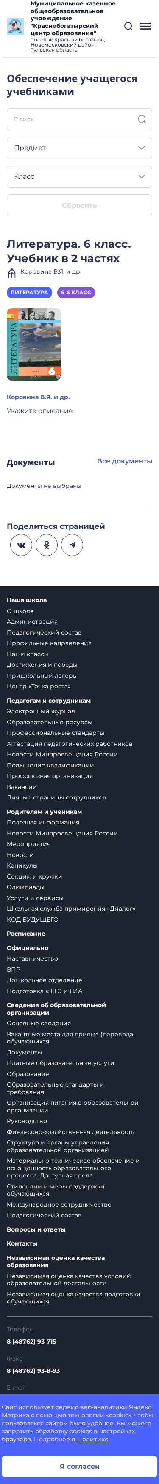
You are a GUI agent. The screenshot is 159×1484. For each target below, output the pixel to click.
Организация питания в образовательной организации (73, 1106)
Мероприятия (28, 844)
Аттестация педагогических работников (70, 743)
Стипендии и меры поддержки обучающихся (56, 1190)
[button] (128, 26)
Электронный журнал (41, 711)
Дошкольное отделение (44, 980)
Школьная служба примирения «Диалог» (71, 908)
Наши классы (28, 654)
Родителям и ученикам (44, 812)
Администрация (32, 621)
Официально (27, 948)
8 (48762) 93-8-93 (33, 1370)
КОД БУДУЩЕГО (33, 919)
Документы (24, 1052)
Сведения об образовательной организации (56, 1009)
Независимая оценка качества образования (56, 1261)
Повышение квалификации (50, 765)
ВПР (13, 969)
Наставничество (32, 958)
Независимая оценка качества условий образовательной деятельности (69, 1279)
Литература (29, 292)
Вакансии (22, 787)
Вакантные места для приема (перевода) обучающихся (71, 1038)
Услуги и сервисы (35, 898)
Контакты (22, 1243)
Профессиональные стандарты (55, 733)
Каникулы (22, 865)
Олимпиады (26, 887)
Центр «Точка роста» (39, 686)
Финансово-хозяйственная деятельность (70, 1132)
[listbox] (79, 148)
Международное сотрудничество (59, 1204)
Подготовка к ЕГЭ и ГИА (44, 991)
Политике (93, 1439)
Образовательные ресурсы (49, 722)
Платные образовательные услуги (60, 1063)
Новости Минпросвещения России (62, 754)
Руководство (27, 1121)
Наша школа (27, 600)
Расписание (26, 933)
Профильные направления (49, 643)
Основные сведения (39, 1023)
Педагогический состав (44, 632)
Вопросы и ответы (36, 1229)
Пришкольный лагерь (41, 675)
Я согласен (80, 1466)
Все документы (124, 461)
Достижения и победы (42, 664)
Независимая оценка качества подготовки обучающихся (74, 1298)
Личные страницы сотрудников (56, 797)
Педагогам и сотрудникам (49, 700)
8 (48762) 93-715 (31, 1341)
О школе (20, 611)
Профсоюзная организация (50, 776)
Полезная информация (43, 822)
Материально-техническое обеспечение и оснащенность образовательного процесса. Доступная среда (73, 1168)
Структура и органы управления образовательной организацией (58, 1146)
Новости (20, 855)
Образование (28, 1074)
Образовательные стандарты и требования (55, 1088)
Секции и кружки (34, 876)
